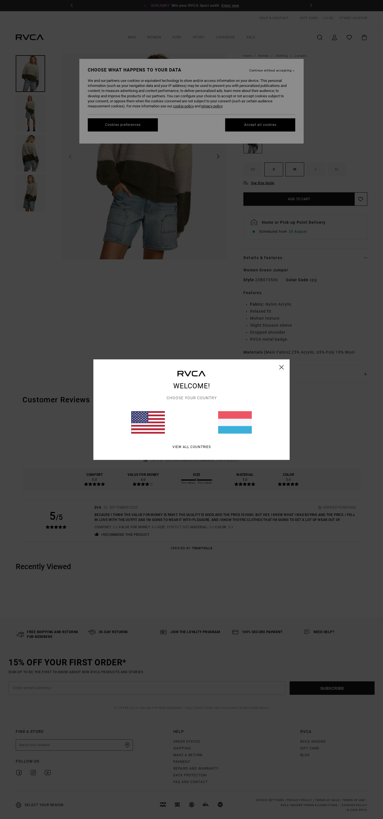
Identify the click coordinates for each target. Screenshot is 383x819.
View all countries (191, 447)
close (281, 367)
